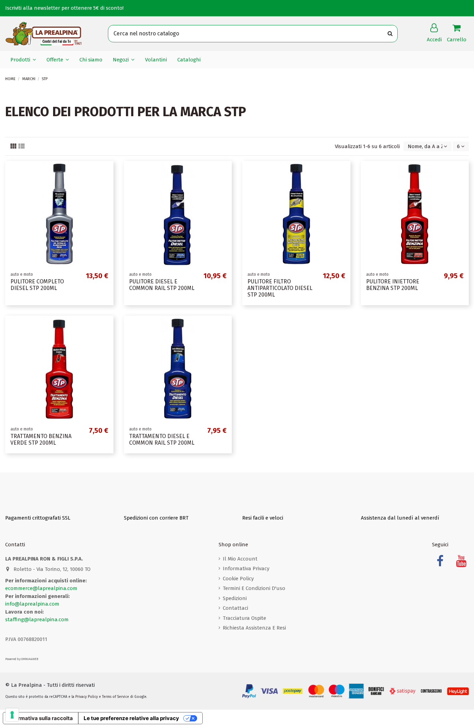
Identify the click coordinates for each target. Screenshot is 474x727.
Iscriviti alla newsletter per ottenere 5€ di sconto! (64, 8)
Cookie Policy (238, 578)
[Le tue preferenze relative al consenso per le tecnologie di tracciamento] (12, 714)
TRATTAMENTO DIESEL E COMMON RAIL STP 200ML (161, 439)
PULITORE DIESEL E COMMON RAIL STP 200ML (161, 284)
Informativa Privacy (246, 568)
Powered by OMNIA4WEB (21, 659)
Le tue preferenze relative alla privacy (131, 718)
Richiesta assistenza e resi (254, 628)
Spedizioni (235, 598)
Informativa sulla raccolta (40, 718)
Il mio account (240, 559)
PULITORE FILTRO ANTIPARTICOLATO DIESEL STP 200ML (279, 288)
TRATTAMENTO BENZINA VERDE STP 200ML (40, 439)
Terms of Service (115, 697)
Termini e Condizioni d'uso (254, 588)
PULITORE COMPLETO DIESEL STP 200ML (37, 284)
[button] (23, 59)
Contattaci (235, 608)
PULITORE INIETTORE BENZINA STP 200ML (392, 284)
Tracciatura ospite (244, 618)
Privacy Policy (86, 697)
